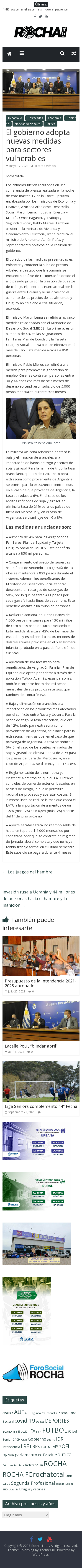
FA (32, 1431)
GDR (24, 1439)
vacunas (39, 1489)
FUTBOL (54, 1430)
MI (49, 1447)
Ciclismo (62, 1413)
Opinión (8, 1455)
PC (40, 1455)
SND (5, 1489)
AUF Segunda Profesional (40, 1413)
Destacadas (35, 118)
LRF (25, 1446)
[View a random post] (73, 53)
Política (50, 124)
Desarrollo (15, 118)
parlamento (26, 1454)
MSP (56, 1446)
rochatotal (49, 1474)
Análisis (8, 1413)
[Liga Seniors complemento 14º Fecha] (41, 1063)
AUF (19, 1412)
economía (10, 1431)
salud (6, 1483)
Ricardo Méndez (45, 166)
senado (60, 1483)
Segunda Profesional (33, 1483)
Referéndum (34, 1465)
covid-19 (25, 1420)
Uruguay (25, 1489)
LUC (44, 1446)
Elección (23, 1431)
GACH (16, 1439)
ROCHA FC (17, 1474)
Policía (48, 1454)
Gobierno (37, 1439)
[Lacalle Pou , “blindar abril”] (41, 1003)
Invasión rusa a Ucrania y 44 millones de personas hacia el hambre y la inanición (39, 898)
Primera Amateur (13, 1465)
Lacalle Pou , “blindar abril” (31, 1046)
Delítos (40, 1421)
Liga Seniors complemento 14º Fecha (41, 1106)
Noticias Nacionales (27, 124)
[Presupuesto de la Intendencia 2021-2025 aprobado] (41, 938)
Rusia (69, 1475)
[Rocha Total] (9, 54)
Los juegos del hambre (27, 872)
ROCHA (55, 1463)
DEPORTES (57, 1421)
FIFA (38, 1431)
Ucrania (13, 1489)
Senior (69, 1483)
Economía (54, 118)
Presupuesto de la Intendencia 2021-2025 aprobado (40, 983)
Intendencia (11, 1447)
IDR (59, 1439)
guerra (51, 1439)
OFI (65, 1446)
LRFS (35, 1446)
